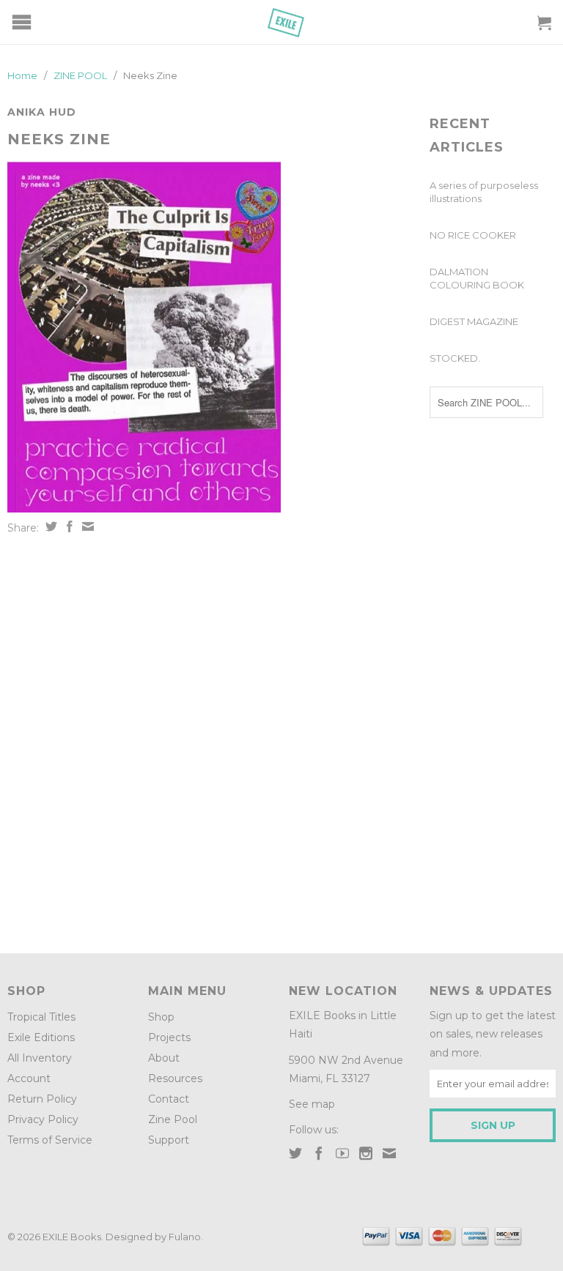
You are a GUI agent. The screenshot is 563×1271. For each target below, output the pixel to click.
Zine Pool (172, 1119)
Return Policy (42, 1099)
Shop (161, 1017)
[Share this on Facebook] (68, 526)
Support (168, 1140)
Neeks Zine (59, 139)
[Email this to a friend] (86, 526)
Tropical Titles (41, 1017)
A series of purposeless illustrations (484, 191)
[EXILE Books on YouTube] (342, 1153)
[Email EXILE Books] (389, 1153)
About (164, 1058)
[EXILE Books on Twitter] (295, 1153)
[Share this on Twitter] (49, 526)
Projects (169, 1037)
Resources (175, 1078)
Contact (168, 1099)
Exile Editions (41, 1037)
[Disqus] (211, 739)
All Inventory (39, 1058)
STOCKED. (455, 358)
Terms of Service (49, 1140)
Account (29, 1078)
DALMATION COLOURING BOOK (477, 278)
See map (312, 1104)
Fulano (185, 1236)
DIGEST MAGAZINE (474, 321)
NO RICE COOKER (473, 235)
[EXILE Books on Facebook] (318, 1153)
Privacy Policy (42, 1119)
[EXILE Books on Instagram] (365, 1153)
